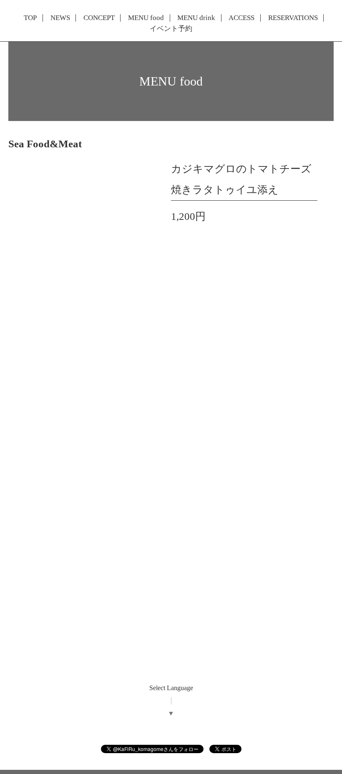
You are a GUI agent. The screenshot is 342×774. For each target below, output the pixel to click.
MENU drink (196, 18)
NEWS (60, 18)
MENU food (146, 18)
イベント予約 (171, 29)
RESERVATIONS (293, 18)
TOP (30, 18)
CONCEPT (99, 18)
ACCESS (241, 18)
